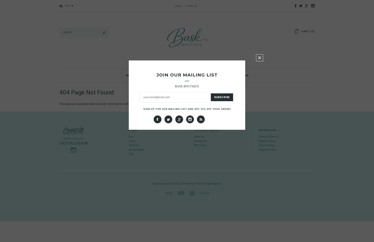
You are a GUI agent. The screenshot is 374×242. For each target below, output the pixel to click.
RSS (201, 119)
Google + (179, 119)
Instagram (190, 119)
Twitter (168, 119)
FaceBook (157, 119)
